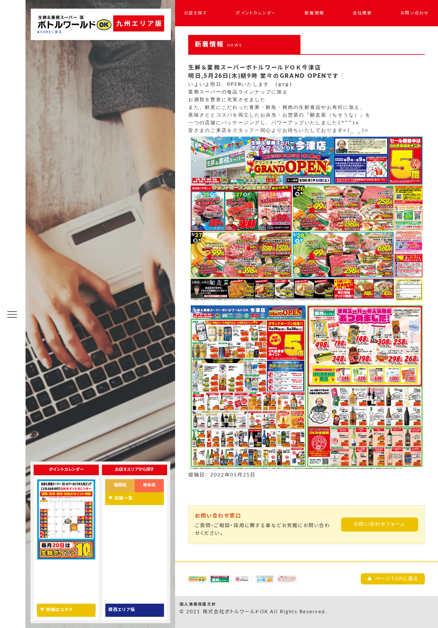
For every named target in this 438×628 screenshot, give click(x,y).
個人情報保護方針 (198, 604)
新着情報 (314, 13)
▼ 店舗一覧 (120, 498)
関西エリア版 (121, 610)
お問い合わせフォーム (380, 524)
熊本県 (149, 485)
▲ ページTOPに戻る (392, 578)
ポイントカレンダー (256, 13)
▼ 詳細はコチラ (56, 610)
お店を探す (195, 13)
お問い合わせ (414, 13)
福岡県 (120, 485)
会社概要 (362, 13)
